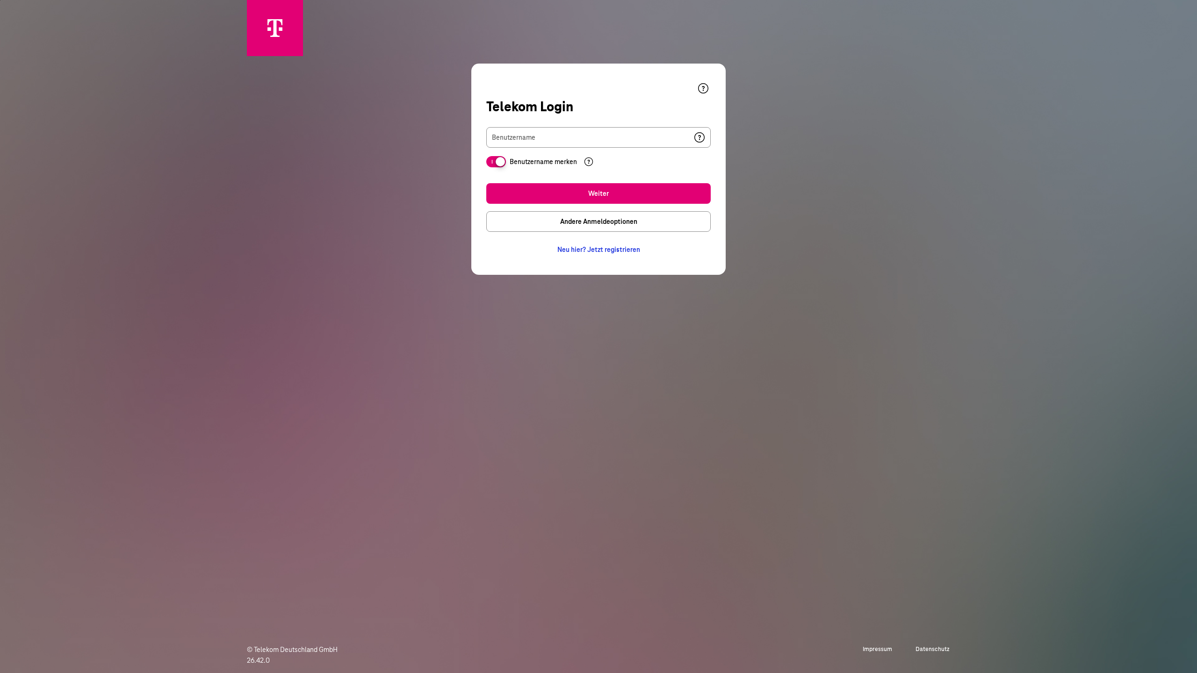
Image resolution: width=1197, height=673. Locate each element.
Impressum (877, 649)
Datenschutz (933, 649)
